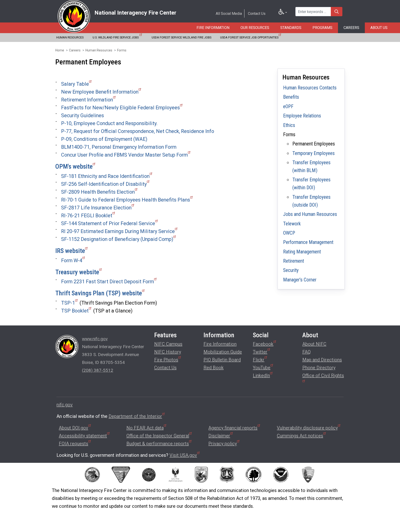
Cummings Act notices (300, 435)
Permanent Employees (313, 144)
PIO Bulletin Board (222, 360)
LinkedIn (261, 375)
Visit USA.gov (183, 455)
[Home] (74, 16)
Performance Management (308, 242)
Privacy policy (222, 443)
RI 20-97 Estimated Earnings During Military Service (118, 231)
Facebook (263, 344)
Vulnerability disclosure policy (307, 428)
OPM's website (74, 166)
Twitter (260, 352)
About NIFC (314, 344)
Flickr (258, 360)
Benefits (291, 97)
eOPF (288, 106)
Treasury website (77, 272)
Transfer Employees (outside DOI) (311, 201)
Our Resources (255, 27)
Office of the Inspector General (157, 435)
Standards (290, 27)
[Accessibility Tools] (283, 13)
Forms (121, 50)
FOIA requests (73, 443)
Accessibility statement (83, 435)
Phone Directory (318, 367)
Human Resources (70, 37)
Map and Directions (322, 360)
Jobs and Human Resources (310, 214)
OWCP (289, 233)
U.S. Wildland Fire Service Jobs (116, 37)
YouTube (261, 367)
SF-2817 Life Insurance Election (96, 208)
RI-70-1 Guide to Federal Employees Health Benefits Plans (125, 200)
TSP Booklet (75, 311)
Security (291, 270)
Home (59, 50)
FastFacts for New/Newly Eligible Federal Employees (120, 107)
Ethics (289, 125)
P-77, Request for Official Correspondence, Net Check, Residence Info (137, 131)
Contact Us (257, 13)
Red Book (213, 367)
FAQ (306, 352)
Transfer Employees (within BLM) (311, 166)
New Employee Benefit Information (99, 92)
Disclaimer (219, 435)
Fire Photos (166, 360)
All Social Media (229, 13)
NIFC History (167, 352)
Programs (322, 27)
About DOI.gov (73, 428)
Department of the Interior (135, 416)
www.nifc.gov (95, 338)
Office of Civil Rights (323, 375)
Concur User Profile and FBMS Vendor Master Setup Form (124, 155)
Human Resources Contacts (310, 88)
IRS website (70, 251)
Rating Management (302, 252)
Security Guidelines (82, 115)
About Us (379, 27)
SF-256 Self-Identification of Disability (104, 184)
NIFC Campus (168, 344)
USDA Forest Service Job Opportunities (249, 37)
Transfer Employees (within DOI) (311, 183)
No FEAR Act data (145, 428)
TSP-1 (68, 303)
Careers (351, 27)
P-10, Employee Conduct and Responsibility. (109, 123)
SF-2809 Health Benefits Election (98, 192)
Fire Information (213, 27)
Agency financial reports (232, 428)
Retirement (293, 261)
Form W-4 (71, 260)
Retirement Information (87, 100)
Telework (292, 224)
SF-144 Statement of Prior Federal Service (108, 223)
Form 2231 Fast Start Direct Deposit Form (107, 281)
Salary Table (75, 84)
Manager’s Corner (299, 280)
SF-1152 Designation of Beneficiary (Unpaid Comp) (117, 239)
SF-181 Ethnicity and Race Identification (105, 176)
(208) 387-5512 (97, 370)
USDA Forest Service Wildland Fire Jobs (181, 37)
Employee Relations (302, 116)
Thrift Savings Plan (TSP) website (98, 293)
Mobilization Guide (222, 352)
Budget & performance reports (157, 443)
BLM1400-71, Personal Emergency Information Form (118, 147)
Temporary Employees (313, 153)
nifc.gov (64, 404)
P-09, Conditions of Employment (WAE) (104, 139)
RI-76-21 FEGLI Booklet (86, 215)
